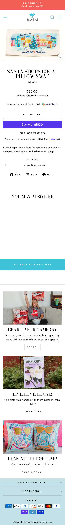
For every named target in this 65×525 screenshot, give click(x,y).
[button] (32, 104)
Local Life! (33, 411)
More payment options (32, 133)
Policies (31, 499)
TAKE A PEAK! (32, 472)
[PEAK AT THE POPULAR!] (32, 437)
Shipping (20, 95)
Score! (32, 347)
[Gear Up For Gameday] (32, 308)
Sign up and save (32, 482)
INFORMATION (32, 491)
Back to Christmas (35, 264)
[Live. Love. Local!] (32, 372)
